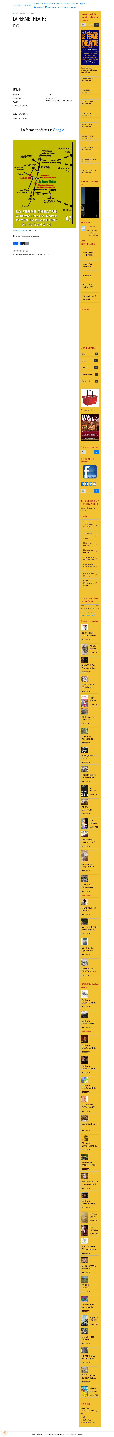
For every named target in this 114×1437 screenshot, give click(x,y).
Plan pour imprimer (21, 230)
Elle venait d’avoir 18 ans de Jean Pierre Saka (93, 821)
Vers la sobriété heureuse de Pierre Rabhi (89, 928)
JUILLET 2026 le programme (88, 137)
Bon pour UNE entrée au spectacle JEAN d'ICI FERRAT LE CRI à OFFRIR (89, 1267)
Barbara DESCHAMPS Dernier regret (89, 1067)
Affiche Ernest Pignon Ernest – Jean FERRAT (94, 647)
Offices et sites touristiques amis (90, 558)
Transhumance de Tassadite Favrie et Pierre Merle (89, 776)
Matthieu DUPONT (87, 1286)
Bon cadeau (87, 374)
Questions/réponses (89, 297)
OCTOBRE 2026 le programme (89, 172)
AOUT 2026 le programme (67, 7)
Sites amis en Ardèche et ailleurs (90, 536)
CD (75, 3)
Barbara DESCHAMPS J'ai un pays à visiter (88, 1022)
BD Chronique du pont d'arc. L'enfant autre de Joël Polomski (89, 1376)
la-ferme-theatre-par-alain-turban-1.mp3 (89, 614)
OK (97, 25)
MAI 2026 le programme (86, 114)
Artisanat (39, 7)
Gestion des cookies (76, 1434)
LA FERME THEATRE (88, 253)
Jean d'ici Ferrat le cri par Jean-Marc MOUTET (88, 265)
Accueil (36, 3)
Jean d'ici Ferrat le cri (47, 3)
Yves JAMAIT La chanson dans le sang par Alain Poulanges (90, 1182)
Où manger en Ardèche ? (90, 551)
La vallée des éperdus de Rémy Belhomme (88, 949)
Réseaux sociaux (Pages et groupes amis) (90, 566)
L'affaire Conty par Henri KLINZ (94, 1215)
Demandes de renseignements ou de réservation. (89, 70)
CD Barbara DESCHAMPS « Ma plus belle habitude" (89, 1105)
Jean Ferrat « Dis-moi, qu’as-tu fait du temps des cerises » (94, 1228)
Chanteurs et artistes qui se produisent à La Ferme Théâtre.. (90, 525)
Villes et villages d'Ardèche (90, 575)
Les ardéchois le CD (90, 1125)
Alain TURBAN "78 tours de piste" (89, 666)
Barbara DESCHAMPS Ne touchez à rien (88, 1001)
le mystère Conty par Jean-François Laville (94, 789)
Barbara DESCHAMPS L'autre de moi (88, 1046)
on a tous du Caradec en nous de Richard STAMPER (90, 634)
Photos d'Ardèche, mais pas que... (90, 583)
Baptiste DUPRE (94, 1318)
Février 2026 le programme (87, 80)
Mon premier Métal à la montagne (88, 685)
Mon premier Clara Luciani (93, 699)
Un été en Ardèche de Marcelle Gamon (90, 737)
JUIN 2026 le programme (87, 126)
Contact (59, 3)
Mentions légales (37, 1434)
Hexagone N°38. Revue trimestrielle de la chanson (90, 756)
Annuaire (67, 3)
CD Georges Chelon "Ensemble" (88, 1338)
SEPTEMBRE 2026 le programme (90, 160)
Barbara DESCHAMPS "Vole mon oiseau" (88, 1202)
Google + (60, 130)
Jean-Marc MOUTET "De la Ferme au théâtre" (89, 1163)
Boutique (51, 7)
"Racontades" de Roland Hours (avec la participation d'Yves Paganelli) (89, 1305)
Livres (85, 3)
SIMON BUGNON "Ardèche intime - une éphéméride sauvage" (89, 808)
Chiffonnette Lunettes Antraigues (88, 718)
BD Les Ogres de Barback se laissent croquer (94, 1389)
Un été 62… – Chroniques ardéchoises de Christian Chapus (90, 886)
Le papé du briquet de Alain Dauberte (89, 865)
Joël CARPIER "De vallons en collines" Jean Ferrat (89, 1247)
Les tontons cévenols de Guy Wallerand (90, 840)
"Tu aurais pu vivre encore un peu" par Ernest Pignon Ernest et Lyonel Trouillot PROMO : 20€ (89, 1144)
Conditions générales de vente (56, 1434)
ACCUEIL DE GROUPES (89, 285)
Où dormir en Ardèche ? (90, 544)
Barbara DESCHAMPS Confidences (88, 1086)
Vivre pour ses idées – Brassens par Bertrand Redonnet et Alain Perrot (89, 909)
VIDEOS (87, 275)
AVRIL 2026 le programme (87, 103)
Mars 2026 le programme (87, 91)
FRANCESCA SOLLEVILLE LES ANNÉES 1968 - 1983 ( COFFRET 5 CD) (90, 1357)
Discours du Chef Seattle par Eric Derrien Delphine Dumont (90, 969)
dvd (84, 354)
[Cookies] (4, 1432)
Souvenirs (87, 381)
